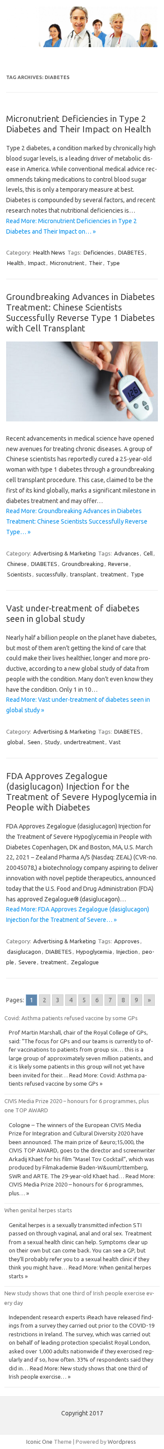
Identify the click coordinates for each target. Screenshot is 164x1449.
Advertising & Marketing (64, 553)
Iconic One (39, 1442)
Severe (27, 962)
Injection (127, 952)
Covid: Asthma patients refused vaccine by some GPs (71, 1018)
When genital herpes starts (38, 1210)
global (15, 742)
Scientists (19, 574)
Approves (127, 941)
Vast (115, 742)
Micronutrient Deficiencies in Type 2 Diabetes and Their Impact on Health (78, 124)
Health (15, 263)
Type (113, 263)
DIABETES (131, 252)
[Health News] (82, 44)
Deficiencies (99, 252)
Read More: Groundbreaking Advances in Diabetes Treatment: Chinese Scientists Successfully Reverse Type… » (76, 521)
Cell (148, 553)
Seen (34, 742)
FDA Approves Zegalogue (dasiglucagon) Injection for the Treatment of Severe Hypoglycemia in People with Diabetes (81, 791)
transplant (83, 574)
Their (95, 263)
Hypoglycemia (94, 952)
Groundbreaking (83, 564)
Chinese (17, 564)
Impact (36, 263)
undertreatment (84, 742)
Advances (126, 553)
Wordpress (122, 1442)
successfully (51, 574)
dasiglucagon (24, 952)
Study (52, 742)
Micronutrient (67, 263)
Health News (49, 252)
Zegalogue (85, 962)
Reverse (118, 564)
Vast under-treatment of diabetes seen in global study (73, 613)
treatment (113, 574)
